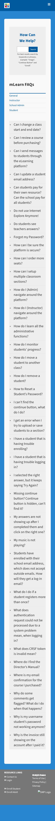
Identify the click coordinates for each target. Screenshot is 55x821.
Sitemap (36, 785)
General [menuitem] (13, 95)
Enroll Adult (12, 792)
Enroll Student (13, 788)
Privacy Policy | (39, 782)
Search (33, 49)
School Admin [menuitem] (16, 105)
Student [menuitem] (13, 110)
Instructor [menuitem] (14, 100)
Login (9, 780)
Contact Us (11, 776)
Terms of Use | (39, 778)
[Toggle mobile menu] (49, 4)
